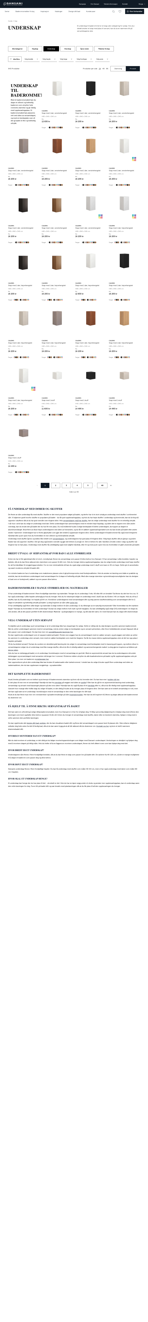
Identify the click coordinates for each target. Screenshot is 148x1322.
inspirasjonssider (76, 695)
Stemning (118, 69)
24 (100, 69)
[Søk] (113, 11)
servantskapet (58, 539)
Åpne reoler (84, 49)
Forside (10, 21)
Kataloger (58, 11)
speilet (83, 683)
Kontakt (125, 4)
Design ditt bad (74, 11)
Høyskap (35, 49)
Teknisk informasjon (110, 4)
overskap (58, 683)
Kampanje (82, 4)
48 (103, 69)
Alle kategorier (17, 49)
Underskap (51, 49)
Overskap (67, 49)
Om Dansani (95, 4)
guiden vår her (113, 679)
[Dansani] (13, 4)
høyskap (91, 686)
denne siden (13, 650)
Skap (15, 21)
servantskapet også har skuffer (75, 521)
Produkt (133, 69)
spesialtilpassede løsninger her (61, 632)
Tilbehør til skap (104, 49)
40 (102, 485)
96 (107, 69)
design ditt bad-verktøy (36, 723)
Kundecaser (90, 11)
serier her (74, 603)
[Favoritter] (120, 11)
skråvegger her (43, 659)
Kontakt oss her (102, 726)
